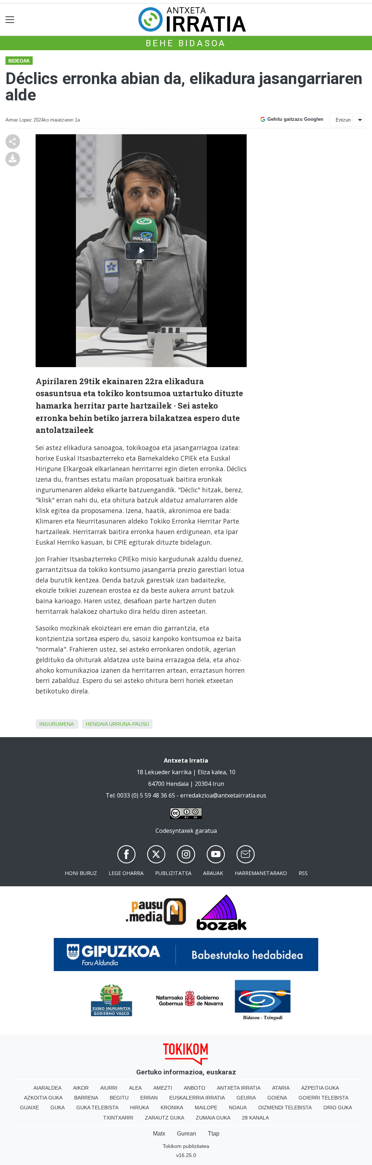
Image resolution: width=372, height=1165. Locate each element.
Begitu (119, 1098)
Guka (57, 1107)
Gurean (186, 1133)
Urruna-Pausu (129, 724)
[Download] (12, 158)
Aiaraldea (47, 1088)
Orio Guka (337, 1107)
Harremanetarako (261, 873)
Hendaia (97, 724)
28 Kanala (255, 1118)
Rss (303, 873)
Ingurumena (56, 724)
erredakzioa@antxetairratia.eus (223, 795)
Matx (159, 1133)
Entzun (343, 120)
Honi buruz (81, 873)
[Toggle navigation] (10, 19)
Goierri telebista (323, 1098)
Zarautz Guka (164, 1118)
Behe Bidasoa (186, 43)
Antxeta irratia (238, 1088)
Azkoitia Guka (43, 1098)
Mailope (206, 1107)
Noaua (238, 1107)
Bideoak (19, 61)
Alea (135, 1088)
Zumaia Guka (213, 1118)
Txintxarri (118, 1118)
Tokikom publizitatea (186, 1146)
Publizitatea (173, 873)
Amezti (162, 1088)
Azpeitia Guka (320, 1088)
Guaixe (29, 1107)
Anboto (194, 1088)
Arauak (213, 873)
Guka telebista (97, 1107)
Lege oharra (126, 873)
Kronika (172, 1107)
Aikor (81, 1088)
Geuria (246, 1098)
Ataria (281, 1088)
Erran (149, 1098)
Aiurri (108, 1088)
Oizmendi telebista (285, 1107)
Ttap (213, 1133)
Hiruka (139, 1107)
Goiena (277, 1098)
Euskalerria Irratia (197, 1098)
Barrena (86, 1098)
